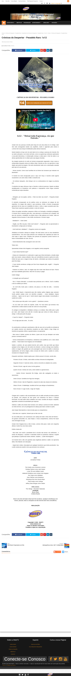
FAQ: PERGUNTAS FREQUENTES (35, 646)
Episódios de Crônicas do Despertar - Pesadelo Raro (32, 33)
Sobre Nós (7, 1)
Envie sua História (22, 1)
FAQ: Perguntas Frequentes (32, 1)
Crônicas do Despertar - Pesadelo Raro (13, 33)
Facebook (19, 50)
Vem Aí (3, 26)
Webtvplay (19, 22)
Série (49, 33)
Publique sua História (11, 665)
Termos (4, 665)
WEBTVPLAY (12, 651)
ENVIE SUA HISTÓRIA (35, 644)
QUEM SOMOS (13, 644)
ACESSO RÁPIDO (13, 646)
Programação (27, 22)
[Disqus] (35, 574)
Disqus (66, 551)
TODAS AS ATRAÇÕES (13, 649)
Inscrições (54, 22)
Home (3, 33)
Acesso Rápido (14, 1)
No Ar (46, 33)
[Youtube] (65, 658)
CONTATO (13, 654)
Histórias (9, 26)
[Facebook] (51, 658)
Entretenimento (36, 22)
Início (3, 1)
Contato (41, 1)
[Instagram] (60, 658)
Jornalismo (46, 22)
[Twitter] (55, 658)
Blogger (58, 551)
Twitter (33, 50)
